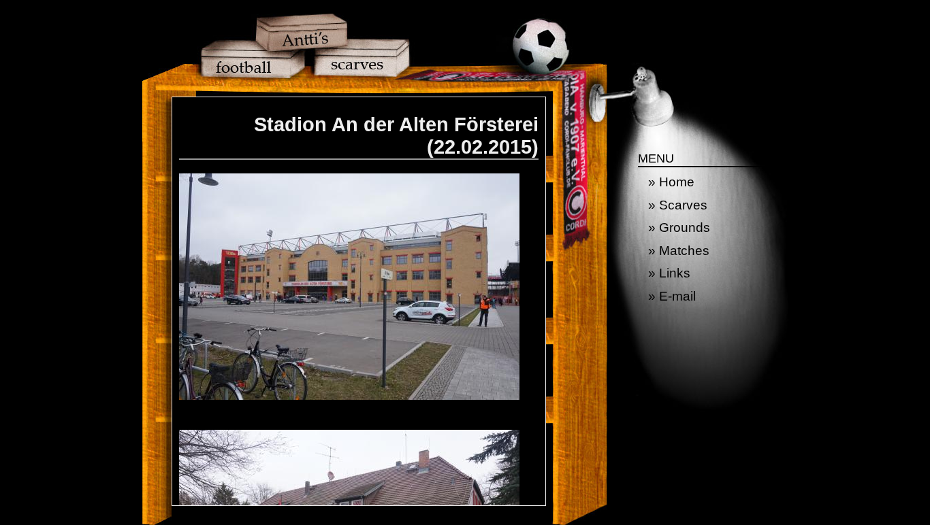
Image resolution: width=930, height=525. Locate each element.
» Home (671, 182)
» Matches (678, 250)
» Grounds (679, 227)
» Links (669, 273)
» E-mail (672, 296)
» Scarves (677, 205)
